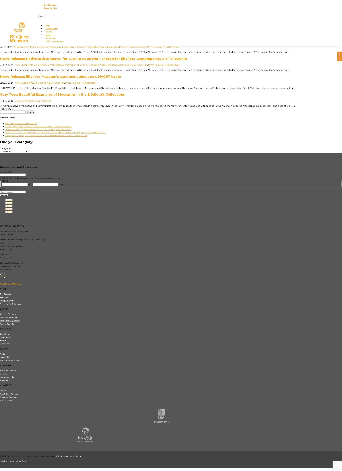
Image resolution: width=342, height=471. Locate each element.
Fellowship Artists (96, 47)
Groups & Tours (7, 300)
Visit (48, 26)
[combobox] (30, 112)
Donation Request (8, 397)
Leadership (5, 357)
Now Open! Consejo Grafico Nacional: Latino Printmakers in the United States (46, 135)
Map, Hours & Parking (10, 284)
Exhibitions (68, 47)
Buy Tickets (5, 294)
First (30, 184)
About (48, 35)
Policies (3, 461)
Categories (5, 148)
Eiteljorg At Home (8, 314)
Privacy (11, 461)
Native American (137, 47)
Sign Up (4, 195)
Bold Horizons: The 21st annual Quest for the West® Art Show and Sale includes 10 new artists (55, 132)
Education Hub (50, 8)
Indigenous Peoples (117, 47)
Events (49, 32)
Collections (39, 47)
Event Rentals (50, 5)
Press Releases (170, 47)
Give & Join (50, 38)
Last (61, 184)
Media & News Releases (11, 360)
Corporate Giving (7, 377)
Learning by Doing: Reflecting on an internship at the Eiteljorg (38, 126)
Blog (17, 101)
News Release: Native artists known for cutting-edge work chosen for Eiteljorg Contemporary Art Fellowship (93, 59)
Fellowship (80, 47)
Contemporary (53, 47)
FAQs (2, 354)
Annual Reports (7, 324)
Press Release (154, 47)
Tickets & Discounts (55, 41)
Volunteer (4, 380)
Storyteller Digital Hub (10, 320)
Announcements (23, 47)
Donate (3, 374)
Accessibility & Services (10, 304)
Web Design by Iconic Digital (68, 456)
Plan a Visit (5, 297)
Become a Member (9, 370)
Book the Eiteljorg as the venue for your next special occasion (38, 129)
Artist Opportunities (9, 394)
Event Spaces (6, 344)
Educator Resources (9, 317)
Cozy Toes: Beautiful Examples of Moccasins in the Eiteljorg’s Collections (62, 94)
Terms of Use (20, 461)
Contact (3, 390)
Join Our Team (6, 400)
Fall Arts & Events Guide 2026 (21, 123)
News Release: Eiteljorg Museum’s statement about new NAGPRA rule (60, 76)
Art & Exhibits (52, 29)
